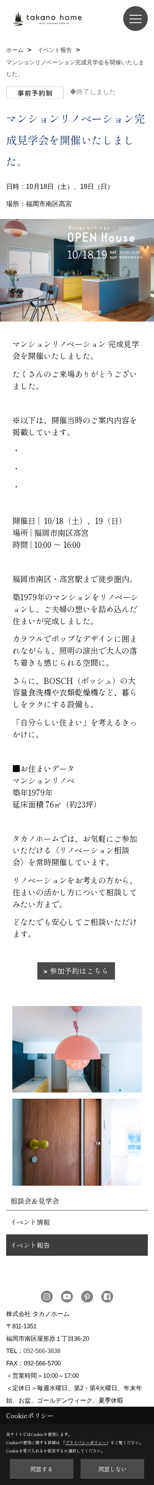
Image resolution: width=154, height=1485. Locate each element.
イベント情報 (30, 1222)
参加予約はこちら (79, 971)
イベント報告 (30, 1245)
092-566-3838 (41, 1350)
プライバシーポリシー (85, 1442)
